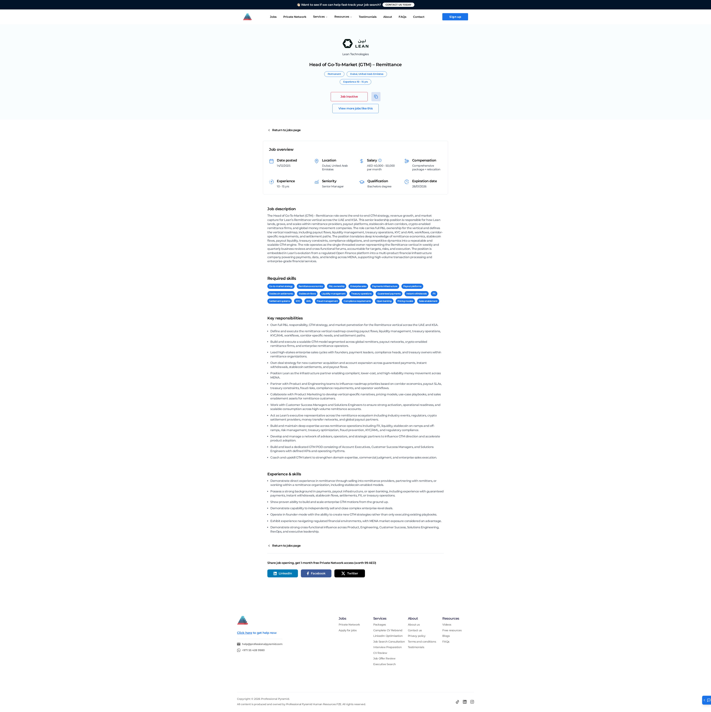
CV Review (380, 653)
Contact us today (398, 4)
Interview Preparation (387, 647)
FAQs (402, 17)
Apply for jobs (347, 630)
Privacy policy (416, 636)
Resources (341, 16)
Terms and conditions (422, 641)
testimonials (368, 17)
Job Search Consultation (389, 641)
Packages (379, 624)
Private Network (294, 17)
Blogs (446, 636)
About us (414, 624)
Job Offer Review (384, 658)
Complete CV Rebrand (387, 630)
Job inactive (349, 96)
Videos (446, 624)
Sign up (455, 17)
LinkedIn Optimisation (388, 636)
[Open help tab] (706, 700)
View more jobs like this (355, 108)
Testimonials (416, 647)
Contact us (415, 630)
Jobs (273, 17)
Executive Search (384, 664)
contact (418, 17)
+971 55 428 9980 (253, 650)
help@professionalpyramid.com (262, 644)
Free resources (451, 630)
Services (319, 16)
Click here (244, 633)
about (387, 17)
